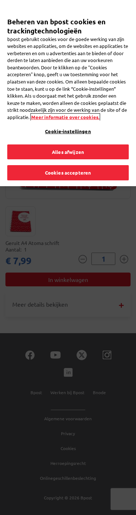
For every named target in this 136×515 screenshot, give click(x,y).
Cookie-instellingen (68, 131)
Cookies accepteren (68, 172)
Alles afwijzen (68, 152)
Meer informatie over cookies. (65, 117)
